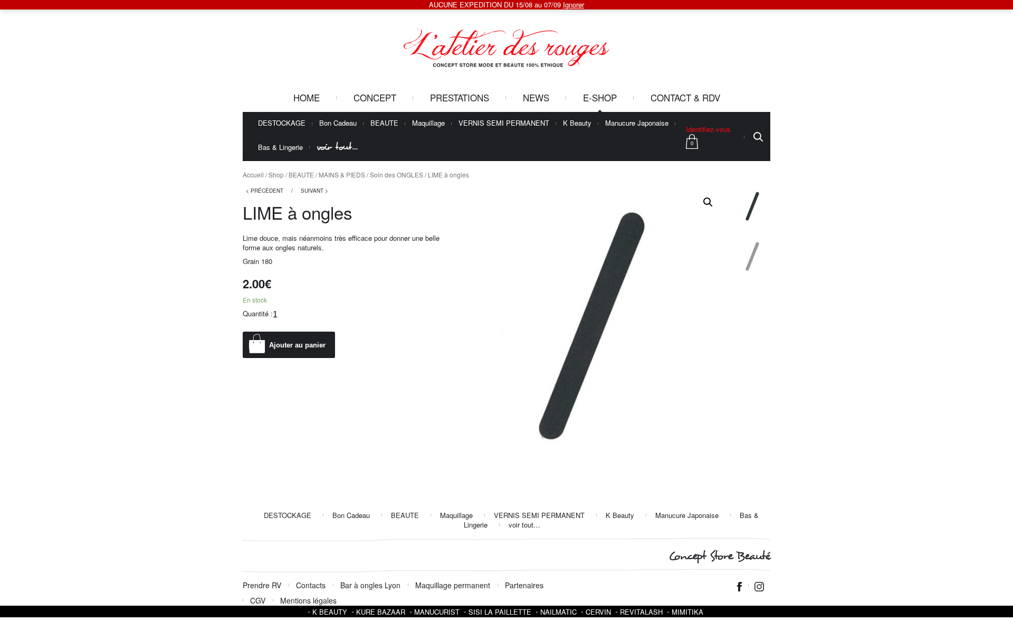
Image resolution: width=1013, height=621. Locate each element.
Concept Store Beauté (719, 556)
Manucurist (437, 612)
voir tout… (337, 147)
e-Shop (600, 97)
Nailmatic (558, 612)
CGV (257, 600)
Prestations (459, 97)
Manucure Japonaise (636, 123)
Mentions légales (308, 600)
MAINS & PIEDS (342, 174)
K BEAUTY (329, 612)
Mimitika (687, 612)
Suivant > (314, 190)
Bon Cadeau (338, 123)
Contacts (311, 585)
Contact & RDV (685, 97)
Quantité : (258, 313)
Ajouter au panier (297, 345)
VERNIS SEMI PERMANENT (503, 123)
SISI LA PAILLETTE (500, 612)
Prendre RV (262, 585)
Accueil (253, 174)
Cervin (598, 612)
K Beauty (577, 123)
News (536, 97)
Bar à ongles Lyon (370, 585)
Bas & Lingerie (280, 148)
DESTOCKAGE (281, 123)
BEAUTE (384, 123)
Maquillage (428, 123)
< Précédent (264, 190)
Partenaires (524, 585)
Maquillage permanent (452, 585)
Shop (276, 174)
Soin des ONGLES (396, 174)
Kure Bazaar (380, 612)
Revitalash (641, 612)
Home (306, 97)
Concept (374, 97)
